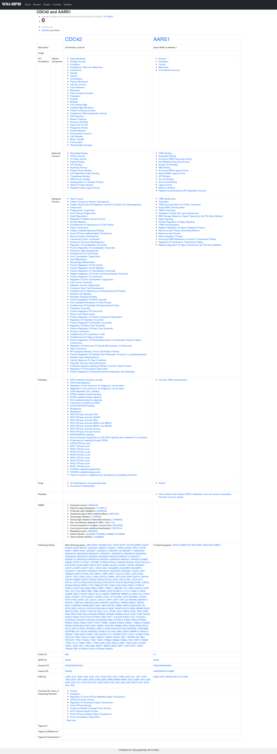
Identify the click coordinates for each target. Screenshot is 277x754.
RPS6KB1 (91, 628)
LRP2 (121, 599)
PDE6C (68, 616)
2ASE (73, 679)
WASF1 (99, 645)
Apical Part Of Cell (79, 124)
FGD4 (124, 585)
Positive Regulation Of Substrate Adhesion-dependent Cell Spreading (102, 371)
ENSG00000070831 (74, 665)
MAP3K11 (70, 602)
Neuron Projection (78, 119)
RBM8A (118, 625)
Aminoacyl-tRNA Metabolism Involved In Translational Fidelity (187, 239)
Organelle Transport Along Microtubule (88, 362)
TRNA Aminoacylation (169, 224)
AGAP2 (68, 547)
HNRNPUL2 (126, 593)
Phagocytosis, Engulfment (82, 210)
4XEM (156, 676)
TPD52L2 (85, 639)
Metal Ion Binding (167, 187)
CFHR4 (85, 573)
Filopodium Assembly (80, 308)
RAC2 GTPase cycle (79, 448)
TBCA (77, 637)
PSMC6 (120, 622)
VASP (75, 645)
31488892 (96, 516)
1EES (115, 676)
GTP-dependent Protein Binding (84, 173)
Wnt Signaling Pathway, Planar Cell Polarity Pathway (94, 351)
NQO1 (77, 611)
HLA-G (98, 593)
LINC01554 (207, 544)
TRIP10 (137, 639)
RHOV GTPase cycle (80, 466)
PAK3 (145, 611)
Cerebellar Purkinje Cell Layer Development (179, 213)
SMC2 (119, 631)
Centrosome (75, 70)
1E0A (109, 676)
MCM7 (92, 605)
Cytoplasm (75, 64)
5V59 (185, 676)
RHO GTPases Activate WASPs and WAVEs (91, 422)
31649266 (119, 533)
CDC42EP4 (104, 570)
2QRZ (103, 679)
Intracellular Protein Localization (85, 239)
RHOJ (126, 625)
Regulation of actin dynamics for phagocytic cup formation (97, 385)
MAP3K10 (143, 599)
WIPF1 (121, 645)
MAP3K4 (89, 602)
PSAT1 (90, 622)
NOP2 (147, 608)
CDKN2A (69, 573)
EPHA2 (130, 582)
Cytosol (73, 75)
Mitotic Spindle (77, 139)
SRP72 (83, 634)
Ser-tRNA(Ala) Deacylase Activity (174, 161)
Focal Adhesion (77, 87)
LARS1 (80, 599)
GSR (109, 591)
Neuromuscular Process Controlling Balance (179, 230)
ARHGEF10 (124, 556)
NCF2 (126, 608)
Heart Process (77, 198)
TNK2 (142, 637)
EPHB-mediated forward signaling (85, 394)
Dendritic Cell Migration (81, 293)
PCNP (139, 614)
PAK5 (73, 614)
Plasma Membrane (79, 81)
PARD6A (101, 614)
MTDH (68, 608)
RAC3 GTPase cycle (79, 463)
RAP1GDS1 (91, 625)
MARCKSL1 (115, 602)
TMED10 (100, 637)
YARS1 (140, 645)
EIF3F (112, 582)
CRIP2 (82, 576)
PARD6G (119, 614)
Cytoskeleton (76, 78)
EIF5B (123, 582)
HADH (143, 591)
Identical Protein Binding (81, 184)
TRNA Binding (165, 153)
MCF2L (68, 605)
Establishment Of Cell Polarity (84, 253)
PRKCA (142, 619)
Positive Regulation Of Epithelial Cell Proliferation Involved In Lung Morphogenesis (108, 354)
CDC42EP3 (93, 570)
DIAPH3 (69, 579)
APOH (143, 547)
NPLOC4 (69, 611)
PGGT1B (89, 616)
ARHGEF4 (104, 559)
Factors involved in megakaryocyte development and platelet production (103, 474)
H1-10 (123, 591)
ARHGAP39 (140, 553)
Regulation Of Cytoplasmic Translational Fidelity (181, 241)
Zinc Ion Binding (166, 179)
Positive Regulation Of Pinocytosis (86, 311)
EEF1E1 (69, 582)
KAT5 (125, 596)
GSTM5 (116, 591)
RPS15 (75, 628)
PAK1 (134, 611)
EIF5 (117, 582)
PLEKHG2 (70, 619)
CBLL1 (92, 567)
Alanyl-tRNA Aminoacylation (172, 207)
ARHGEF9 (136, 559)
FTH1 (125, 588)
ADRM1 (137, 544)
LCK (86, 599)
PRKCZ (83, 622)
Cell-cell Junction (78, 84)
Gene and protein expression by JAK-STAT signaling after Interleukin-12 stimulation (108, 437)
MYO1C (82, 608)
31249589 (100, 533)
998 (66, 654)
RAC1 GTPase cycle (79, 446)
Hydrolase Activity (78, 167)
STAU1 (131, 634)
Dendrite (74, 98)
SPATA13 (144, 631)
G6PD (131, 588)
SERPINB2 (143, 628)
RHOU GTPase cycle (80, 460)
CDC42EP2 (81, 570)
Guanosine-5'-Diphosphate (82, 485)
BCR (67, 565)
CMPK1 (97, 573)
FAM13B (99, 585)
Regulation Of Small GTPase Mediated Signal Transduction (97, 696)
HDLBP (83, 593)
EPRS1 (138, 582)
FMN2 (87, 588)
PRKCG (68, 622)
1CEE (91, 676)
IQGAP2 (99, 596)
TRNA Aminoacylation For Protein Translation (180, 204)
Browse (37, 4)
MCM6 (85, 605)
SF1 (78, 631)
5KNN (169, 676)
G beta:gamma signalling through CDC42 (89, 440)
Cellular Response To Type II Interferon (88, 360)
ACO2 (116, 544)
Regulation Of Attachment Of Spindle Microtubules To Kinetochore (101, 345)
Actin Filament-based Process (84, 711)
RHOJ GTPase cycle (80, 457)
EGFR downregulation (80, 382)
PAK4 (67, 614)
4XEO (162, 676)
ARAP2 (76, 550)
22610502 (117, 525)
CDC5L (135, 570)
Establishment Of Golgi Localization (87, 337)
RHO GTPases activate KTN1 (84, 414)
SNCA (126, 631)
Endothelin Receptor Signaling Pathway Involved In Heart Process (101, 365)
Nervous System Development (84, 236)
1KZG (144, 676)
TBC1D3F (69, 637)
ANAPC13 (103, 547)
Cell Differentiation (78, 259)
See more (71, 720)
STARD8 (117, 634)
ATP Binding (164, 176)
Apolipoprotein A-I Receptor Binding (86, 181)
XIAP (127, 645)
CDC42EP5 (115, 570)
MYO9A (97, 608)
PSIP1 (98, 622)
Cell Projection (77, 116)
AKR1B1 (83, 547)
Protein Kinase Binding (80, 170)
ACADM (102, 544)
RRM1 (99, 628)
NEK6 (132, 608)
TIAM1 (92, 637)
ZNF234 (85, 648)
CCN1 (104, 567)
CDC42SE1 (126, 570)
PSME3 (68, 625)
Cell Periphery (76, 136)
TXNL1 (89, 642)
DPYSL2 (108, 579)
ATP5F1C (77, 562)
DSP (121, 579)
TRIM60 (123, 639)
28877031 (113, 513)
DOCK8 (92, 579)
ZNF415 (93, 648)
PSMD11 (129, 622)
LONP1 (109, 599)
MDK (104, 605)
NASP (111, 608)
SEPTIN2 (121, 628)
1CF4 (97, 676)
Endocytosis (76, 207)
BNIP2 (86, 565)
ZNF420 (101, 648)
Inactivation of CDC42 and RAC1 (85, 402)
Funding (57, 4)
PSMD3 (146, 622)
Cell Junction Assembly (81, 282)
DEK (124, 576)
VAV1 (81, 645)
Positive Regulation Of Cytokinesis (86, 276)
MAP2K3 (133, 599)
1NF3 (67, 679)
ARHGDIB (103, 556)
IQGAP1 (90, 596)
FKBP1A (140, 585)
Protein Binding (77, 161)
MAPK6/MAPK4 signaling (82, 434)
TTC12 (74, 642)
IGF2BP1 (76, 596)
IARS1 (68, 596)
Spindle (73, 72)
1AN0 (85, 676)
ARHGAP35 (129, 553)
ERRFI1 (84, 585)
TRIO (130, 639)
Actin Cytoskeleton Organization (85, 256)
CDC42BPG (136, 567)
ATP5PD (104, 562)
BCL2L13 (146, 562)
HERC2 (91, 593)
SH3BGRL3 (93, 631)
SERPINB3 (70, 631)
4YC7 (78, 682)
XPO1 (133, 645)
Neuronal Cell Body (79, 121)
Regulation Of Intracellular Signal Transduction (91, 702)
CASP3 (77, 567)
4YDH (84, 682)
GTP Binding (76, 164)
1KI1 (133, 676)
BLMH (80, 565)
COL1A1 (120, 573)
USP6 (143, 642)
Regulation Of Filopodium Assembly (87, 319)
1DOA (103, 676)
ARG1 (83, 550)
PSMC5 (112, 622)
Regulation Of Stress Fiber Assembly (87, 325)
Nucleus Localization (79, 331)
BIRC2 (73, 565)
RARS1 (100, 625)
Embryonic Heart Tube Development (87, 288)
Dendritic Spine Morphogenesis (84, 357)
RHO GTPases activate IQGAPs (85, 417)
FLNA (75, 588)
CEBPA (77, 573)
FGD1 (106, 585)
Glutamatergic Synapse (81, 144)
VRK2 (87, 645)
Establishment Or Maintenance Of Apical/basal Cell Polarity (98, 290)
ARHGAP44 (82, 556)
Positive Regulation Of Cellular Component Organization (96, 316)
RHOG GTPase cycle (80, 454)
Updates (68, 4)
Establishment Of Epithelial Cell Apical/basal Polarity (94, 305)
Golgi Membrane (77, 58)
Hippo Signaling (166, 218)
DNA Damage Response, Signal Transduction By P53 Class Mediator (191, 216)
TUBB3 (81, 642)
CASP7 (84, 567)
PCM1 (133, 614)
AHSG (76, 547)
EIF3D (105, 582)
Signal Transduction (79, 227)
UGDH (129, 642)
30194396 (90, 533)
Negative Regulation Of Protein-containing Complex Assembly (99, 273)
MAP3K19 (80, 602)
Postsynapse (76, 142)
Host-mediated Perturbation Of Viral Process (91, 302)
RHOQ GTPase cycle (80, 451)
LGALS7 (101, 599)
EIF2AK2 (97, 582)
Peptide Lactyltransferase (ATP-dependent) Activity (182, 190)
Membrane (75, 90)
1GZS (127, 676)
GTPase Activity (77, 155)
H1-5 (128, 591)
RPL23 (68, 628)
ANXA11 (113, 547)
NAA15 (104, 608)
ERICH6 (76, 585)
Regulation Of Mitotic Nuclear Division (87, 218)
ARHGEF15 (70, 559)
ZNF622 (109, 648)
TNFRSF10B (133, 637)
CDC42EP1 (70, 570)
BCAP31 (130, 562)
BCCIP (138, 562)
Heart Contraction (78, 348)
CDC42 (73, 38)
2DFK (79, 679)
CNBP (105, 573)
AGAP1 (145, 544)
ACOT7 (122, 544)
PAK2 (140, 611)
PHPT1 (110, 616)
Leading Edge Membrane (81, 107)
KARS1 (119, 596)
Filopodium (75, 95)
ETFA (91, 585)
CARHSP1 (139, 565)
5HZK (100, 682)
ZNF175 (77, 648)
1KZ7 (138, 676)
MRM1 (119, 605)
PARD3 (93, 614)
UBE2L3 (115, 642)
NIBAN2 (139, 608)
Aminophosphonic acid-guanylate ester (88, 482)
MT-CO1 (142, 605)
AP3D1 (128, 547)
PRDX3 (127, 619)
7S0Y (67, 685)
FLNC (81, 588)
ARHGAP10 (102, 550)
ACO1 (110, 544)
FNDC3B (118, 588)
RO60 (138, 625)
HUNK (198, 544)
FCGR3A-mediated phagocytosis (85, 469)
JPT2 (112, 596)
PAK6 (79, 614)
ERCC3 (145, 582)
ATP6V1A (113, 562)
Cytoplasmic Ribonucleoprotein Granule (88, 113)
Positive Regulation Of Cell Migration (87, 267)
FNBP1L (109, 588)
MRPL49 (127, 605)
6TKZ (146, 682)
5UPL (112, 682)
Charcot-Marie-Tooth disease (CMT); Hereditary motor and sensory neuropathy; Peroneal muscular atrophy (195, 495)
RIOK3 (132, 625)
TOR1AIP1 (70, 639)
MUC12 (75, 608)
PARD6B (110, 614)
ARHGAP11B (115, 550)
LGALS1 (93, 599)
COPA (134, 573)
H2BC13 (135, 591)
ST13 (109, 634)
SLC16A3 (111, 631)
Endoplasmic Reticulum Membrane (86, 67)
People (46, 4)
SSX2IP (103, 634)
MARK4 (125, 602)
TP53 (78, 639)
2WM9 (110, 679)
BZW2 (106, 565)
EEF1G (77, 582)
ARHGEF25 (82, 559)
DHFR (129, 576)
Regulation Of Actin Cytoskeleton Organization (91, 279)
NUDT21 (84, 611)
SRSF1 (90, 634)
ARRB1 (144, 559)
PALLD (86, 614)
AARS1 (161, 38)
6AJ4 (118, 682)
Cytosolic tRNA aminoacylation (173, 379)
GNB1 (89, 591)
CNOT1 (112, 573)
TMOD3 (116, 637)
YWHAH (69, 648)
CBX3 (98, 567)
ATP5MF (95, 562)
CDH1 (142, 570)
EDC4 (134, 579)
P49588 (170, 671)
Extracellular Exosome (80, 133)
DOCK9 (100, 579)
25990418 (92, 505)
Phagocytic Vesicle (79, 127)
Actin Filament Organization (83, 213)
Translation (164, 201)
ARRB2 (68, 562)
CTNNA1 (111, 576)
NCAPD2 (119, 608)
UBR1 (122, 642)
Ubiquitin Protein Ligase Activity (85, 187)
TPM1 (93, 639)
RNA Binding (164, 167)
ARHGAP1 (91, 550)
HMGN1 (106, 593)
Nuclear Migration (78, 221)
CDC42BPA (113, 567)
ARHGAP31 (105, 553)
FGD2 (112, 585)
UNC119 (136, 642)
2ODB (97, 679)
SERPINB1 (132, 628)
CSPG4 (102, 576)
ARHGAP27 (94, 553)
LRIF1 (116, 599)
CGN (91, 573)
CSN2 (95, 576)
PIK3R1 (126, 616)
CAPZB (130, 565)
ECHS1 (127, 579)
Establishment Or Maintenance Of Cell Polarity (92, 224)
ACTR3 (130, 544)
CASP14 (69, 567)
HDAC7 (76, 593)
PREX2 (134, 619)
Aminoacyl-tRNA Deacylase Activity (175, 158)
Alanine (162, 482)
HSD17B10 (137, 593)
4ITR (67, 682)
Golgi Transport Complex (81, 93)
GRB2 (96, 591)
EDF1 (140, 579)
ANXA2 (121, 547)
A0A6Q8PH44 (159, 671)
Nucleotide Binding (79, 153)
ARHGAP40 (70, 556)
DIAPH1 (136, 576)
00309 (68, 659)
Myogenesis (75, 408)
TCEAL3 (85, 637)
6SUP (134, 682)
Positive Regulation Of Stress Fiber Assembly (91, 328)
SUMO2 (216, 544)
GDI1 (67, 591)
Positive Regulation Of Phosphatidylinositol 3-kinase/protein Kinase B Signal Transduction (105, 341)
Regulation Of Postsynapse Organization (89, 368)
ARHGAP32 (117, 553)
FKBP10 (131, 585)
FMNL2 (94, 588)
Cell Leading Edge (78, 104)
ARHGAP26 (82, 553)
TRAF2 (100, 639)
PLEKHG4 (90, 619)
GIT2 (73, 591)
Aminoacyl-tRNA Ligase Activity (173, 170)
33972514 (116, 528)
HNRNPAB (115, 593)
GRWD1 (103, 591)
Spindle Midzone (78, 130)
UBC (108, 642)
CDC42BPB (124, 567)
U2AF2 (102, 642)
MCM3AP (76, 605)
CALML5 (113, 565)
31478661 (108, 16)
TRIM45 (115, 639)
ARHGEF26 (93, 559)
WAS (93, 645)
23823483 (92, 530)
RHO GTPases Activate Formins (85, 428)
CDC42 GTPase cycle (80, 443)
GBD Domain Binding (80, 179)
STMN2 (139, 634)
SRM (76, 634)
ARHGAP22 (70, 553)
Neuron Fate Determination (82, 313)
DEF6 (118, 576)
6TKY (140, 682)
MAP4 (97, 602)
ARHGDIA (93, 556)
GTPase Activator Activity (82, 699)
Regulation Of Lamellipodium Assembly (88, 244)
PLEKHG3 (80, 619)
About (28, 4)
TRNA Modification (167, 198)
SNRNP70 (134, 631)
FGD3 (118, 585)
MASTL (133, 602)
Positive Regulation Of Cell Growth (86, 264)
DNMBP (77, 579)
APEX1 (135, 547)
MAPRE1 (105, 602)
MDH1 (98, 605)
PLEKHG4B (101, 619)
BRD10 (93, 565)
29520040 (101, 510)
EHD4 (90, 582)
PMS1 (110, 619)
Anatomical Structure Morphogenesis (87, 241)
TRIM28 (107, 639)
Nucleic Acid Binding (168, 164)
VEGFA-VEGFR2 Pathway (82, 405)
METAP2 (111, 605)
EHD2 (84, 582)
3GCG (130, 679)
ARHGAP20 (139, 550)
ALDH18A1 (93, 547)
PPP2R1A (118, 619)
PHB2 (103, 616)
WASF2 (107, 645)
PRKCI (76, 622)
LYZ (127, 599)
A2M (88, 544)
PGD (82, 616)
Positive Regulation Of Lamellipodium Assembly (92, 247)
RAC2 (82, 625)
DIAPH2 (144, 576)
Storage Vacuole (77, 61)
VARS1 (68, 645)
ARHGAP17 (127, 550)
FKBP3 (68, 588)
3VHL (142, 679)
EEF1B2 (191, 544)
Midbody (74, 101)
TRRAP (144, 639)
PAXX (127, 614)
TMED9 (108, 637)
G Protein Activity (78, 158)
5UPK (106, 682)
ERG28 (68, 585)
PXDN (76, 625)
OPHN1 (112, 611)
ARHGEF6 (115, 559)
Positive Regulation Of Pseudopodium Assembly (92, 270)
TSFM (68, 642)
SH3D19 (103, 631)
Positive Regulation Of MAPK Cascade (88, 299)
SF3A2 (84, 631)
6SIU (129, 682)
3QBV (136, 679)
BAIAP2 (122, 562)
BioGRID (45, 30)
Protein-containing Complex (83, 110)
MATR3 (140, 602)
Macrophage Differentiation (82, 262)
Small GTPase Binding (80, 705)
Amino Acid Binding (168, 181)
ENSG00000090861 (162, 665)
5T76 (180, 676)
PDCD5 (146, 614)
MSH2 (134, 605)
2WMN (117, 679)
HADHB (68, 593)
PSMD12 (138, 622)
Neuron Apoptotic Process (171, 236)
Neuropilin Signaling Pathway (83, 296)
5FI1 (95, 682)
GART (146, 588)
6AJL (123, 682)
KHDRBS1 (134, 596)
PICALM (118, 616)
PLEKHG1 (141, 616)
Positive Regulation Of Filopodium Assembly (91, 322)
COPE (140, 573)
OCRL (99, 611)
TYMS (96, 642)
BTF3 (99, 565)
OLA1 (105, 611)
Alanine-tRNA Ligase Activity (172, 173)
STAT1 (125, 634)
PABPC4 (126, 611)
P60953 (68, 671)
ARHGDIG (113, 556)
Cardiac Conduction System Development (89, 201)
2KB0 (85, 679)
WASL (114, 645)
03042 (156, 659)
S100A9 (106, 628)
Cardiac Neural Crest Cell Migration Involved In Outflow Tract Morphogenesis (105, 204)
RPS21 (82, 628)
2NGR (91, 679)
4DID (148, 679)
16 (154, 654)
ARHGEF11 (135, 556)
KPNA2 (142, 596)
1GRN (121, 676)
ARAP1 (68, 550)
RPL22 (145, 625)
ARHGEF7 (125, 559)
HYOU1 (146, 593)
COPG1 (68, 576)
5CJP (89, 682)
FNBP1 (101, 588)
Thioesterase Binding (80, 176)
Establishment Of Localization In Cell (87, 334)
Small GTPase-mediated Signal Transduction (91, 233)
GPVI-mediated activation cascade (86, 379)
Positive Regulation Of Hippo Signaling (176, 221)
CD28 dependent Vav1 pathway (84, 391)
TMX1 (123, 637)
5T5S (174, 676)
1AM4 (79, 676)
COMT (127, 573)
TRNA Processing (167, 210)
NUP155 (92, 611)
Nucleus (162, 58)
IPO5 (83, 596)
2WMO (124, 679)
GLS (78, 591)
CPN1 (75, 576)
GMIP (83, 591)
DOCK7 (84, 579)
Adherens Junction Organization (85, 285)
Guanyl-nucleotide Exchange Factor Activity (90, 708)
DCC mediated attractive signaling (86, 399)
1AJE (73, 676)
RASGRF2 (109, 625)
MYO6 (90, 608)
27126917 (101, 507)
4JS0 (72, 682)
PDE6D (76, 616)
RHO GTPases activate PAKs (84, 420)
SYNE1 (146, 634)
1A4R (67, 676)
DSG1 (116, 579)
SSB (96, 634)
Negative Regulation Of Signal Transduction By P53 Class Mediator (190, 244)
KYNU (74, 599)
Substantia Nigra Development (84, 250)
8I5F (73, 685)
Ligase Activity (165, 184)
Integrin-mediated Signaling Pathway (87, 230)
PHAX (97, 616)
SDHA (114, 628)
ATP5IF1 (86, 562)
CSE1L (89, 576)
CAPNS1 (122, 565)
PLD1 (133, 616)
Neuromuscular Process (170, 233)
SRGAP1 (69, 634)
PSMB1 (105, 622)
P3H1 (119, 611)
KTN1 (67, 599)
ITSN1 (106, 596)
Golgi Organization (78, 216)
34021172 (109, 522)
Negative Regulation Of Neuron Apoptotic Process (182, 227)
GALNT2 (139, 588)
